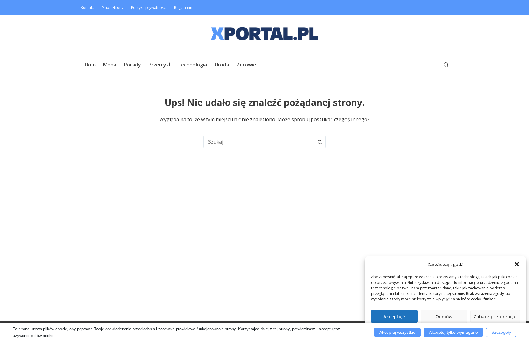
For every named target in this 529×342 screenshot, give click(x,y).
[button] (517, 264)
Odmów (443, 316)
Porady (132, 64)
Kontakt (87, 7)
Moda (109, 64)
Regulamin (183, 7)
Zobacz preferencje (495, 316)
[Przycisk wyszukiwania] (319, 142)
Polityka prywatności (149, 7)
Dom (90, 64)
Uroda (222, 64)
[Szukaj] (446, 64)
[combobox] (259, 142)
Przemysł (159, 64)
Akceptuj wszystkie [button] (397, 332)
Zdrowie (246, 64)
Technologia (192, 64)
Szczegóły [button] (501, 332)
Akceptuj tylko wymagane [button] (453, 332)
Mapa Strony (112, 7)
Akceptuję (394, 316)
